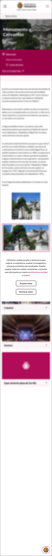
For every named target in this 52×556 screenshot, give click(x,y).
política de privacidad (38, 272)
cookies (26, 275)
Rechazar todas (26, 292)
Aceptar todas (26, 283)
